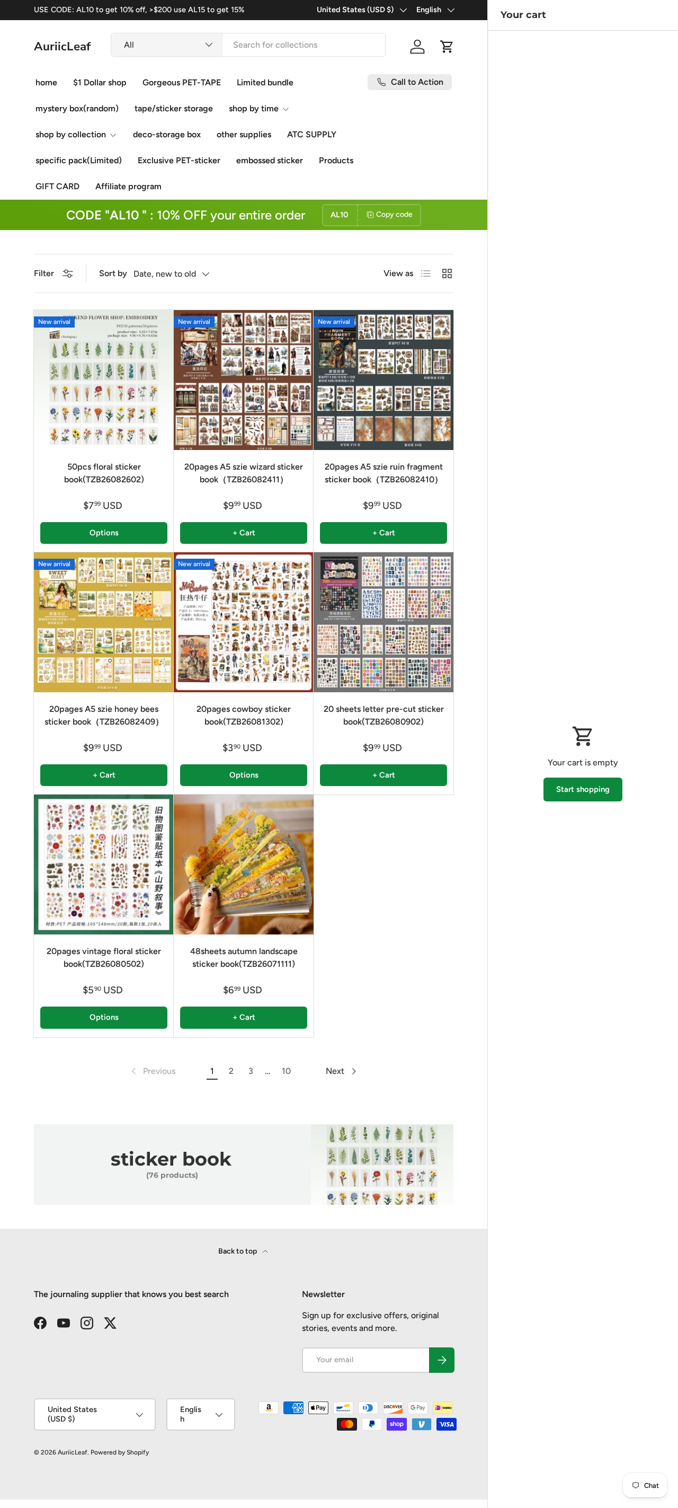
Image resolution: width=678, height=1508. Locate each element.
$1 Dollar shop (100, 82)
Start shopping (583, 789)
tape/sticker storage (174, 108)
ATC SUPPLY (311, 134)
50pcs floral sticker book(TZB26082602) (104, 473)
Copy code (394, 214)
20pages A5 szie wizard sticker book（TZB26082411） (243, 473)
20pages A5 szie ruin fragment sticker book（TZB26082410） (384, 473)
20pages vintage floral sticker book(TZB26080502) (104, 957)
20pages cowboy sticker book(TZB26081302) (244, 715)
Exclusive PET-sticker (179, 160)
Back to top (238, 1251)
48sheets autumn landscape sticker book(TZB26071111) (244, 957)
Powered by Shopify (120, 1452)
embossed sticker (269, 160)
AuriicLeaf (72, 1452)
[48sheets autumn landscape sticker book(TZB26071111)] (244, 864)
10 (286, 1071)
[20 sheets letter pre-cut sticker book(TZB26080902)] (383, 622)
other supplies (244, 134)
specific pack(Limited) (78, 160)
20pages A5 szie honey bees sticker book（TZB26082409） (104, 715)
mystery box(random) (77, 108)
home (46, 82)
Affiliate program (128, 186)
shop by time (254, 108)
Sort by (113, 273)
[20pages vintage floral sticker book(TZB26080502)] (104, 864)
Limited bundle (265, 82)
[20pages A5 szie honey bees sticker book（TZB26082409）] (104, 622)
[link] (152, 1071)
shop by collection (70, 134)
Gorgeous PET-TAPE (181, 82)
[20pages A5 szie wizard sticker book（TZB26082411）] (244, 380)
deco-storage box (167, 134)
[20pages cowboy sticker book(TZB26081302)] (244, 622)
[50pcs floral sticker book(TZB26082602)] (104, 380)
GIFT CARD (57, 186)
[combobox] (248, 44)
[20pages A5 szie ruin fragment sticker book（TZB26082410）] (383, 380)
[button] (447, 46)
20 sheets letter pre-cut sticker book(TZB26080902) (384, 715)
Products (336, 160)
